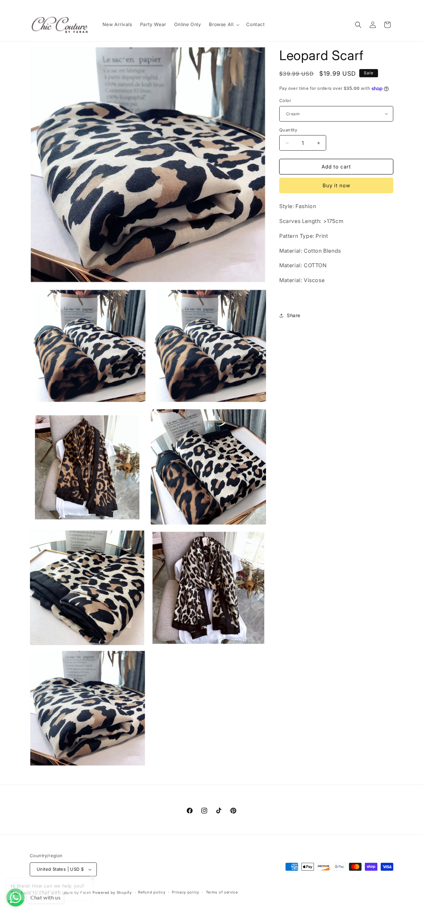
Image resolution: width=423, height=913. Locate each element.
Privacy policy (185, 892)
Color (285, 100)
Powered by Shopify (112, 892)
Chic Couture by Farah (69, 892)
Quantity (288, 129)
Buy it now (336, 185)
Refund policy (151, 892)
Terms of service (222, 892)
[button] (223, 24)
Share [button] (293, 315)
